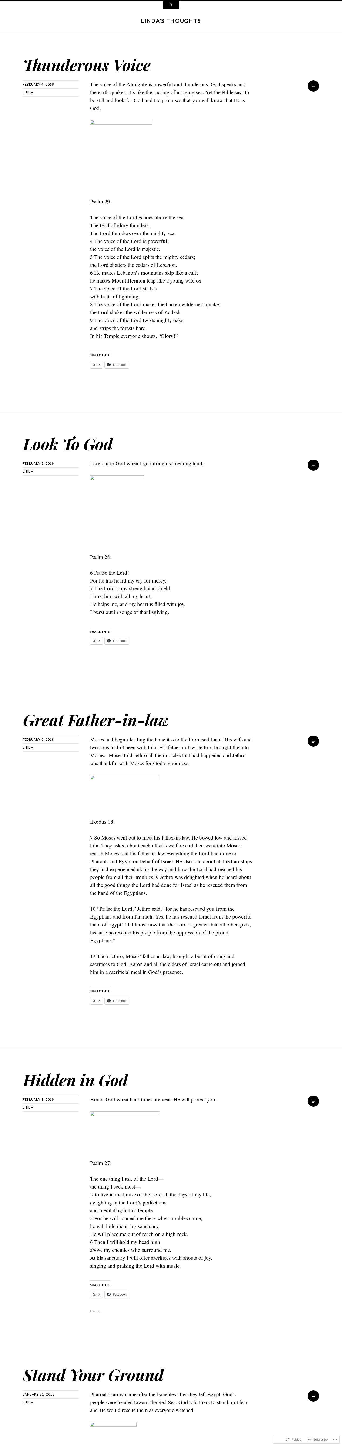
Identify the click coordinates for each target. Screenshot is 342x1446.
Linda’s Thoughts (171, 20)
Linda (28, 92)
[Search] (171, 5)
